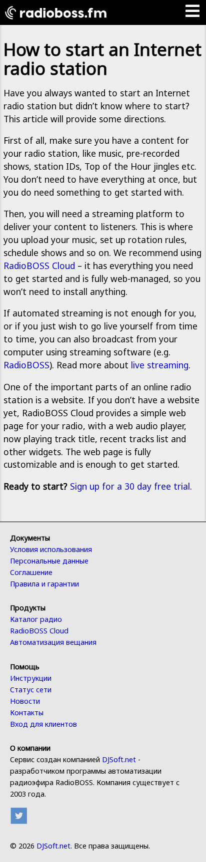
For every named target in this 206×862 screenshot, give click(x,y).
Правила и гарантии (44, 583)
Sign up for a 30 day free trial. (131, 486)
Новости (25, 701)
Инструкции (31, 678)
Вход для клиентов (43, 724)
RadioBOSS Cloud (39, 266)
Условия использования (51, 549)
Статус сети (31, 689)
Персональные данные (49, 561)
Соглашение (31, 572)
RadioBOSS (27, 365)
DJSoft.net (119, 759)
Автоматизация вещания (53, 642)
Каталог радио (36, 619)
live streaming (159, 365)
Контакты (27, 712)
